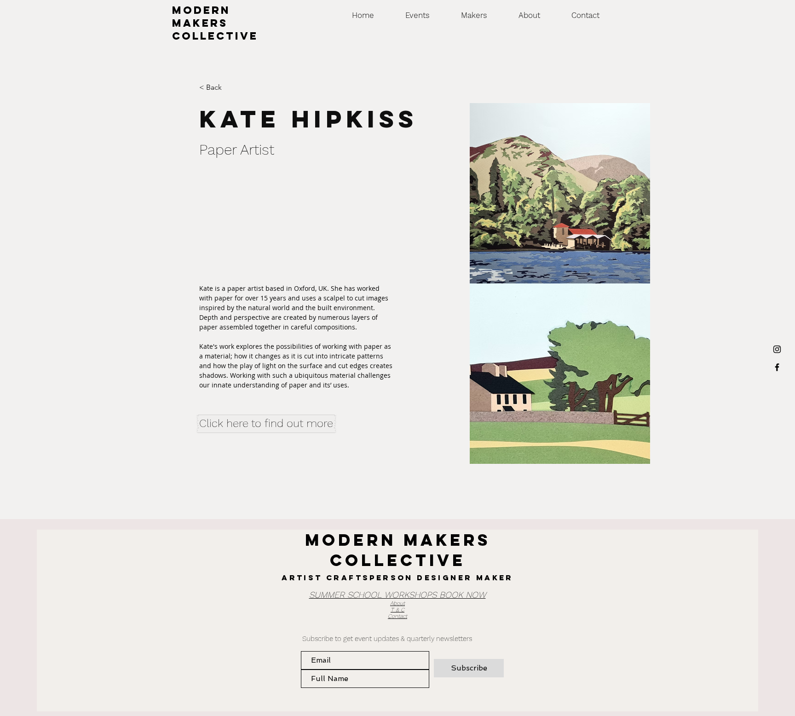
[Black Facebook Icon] (777, 367)
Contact (397, 616)
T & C (397, 609)
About (397, 603)
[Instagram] (777, 349)
